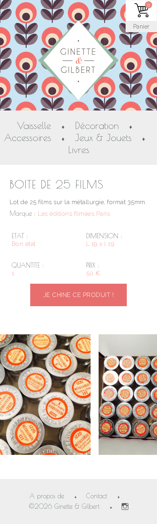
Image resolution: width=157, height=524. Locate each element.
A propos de (46, 495)
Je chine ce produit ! (78, 295)
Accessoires (27, 138)
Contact (96, 495)
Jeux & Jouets (103, 138)
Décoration (97, 126)
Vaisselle (34, 126)
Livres (78, 150)
